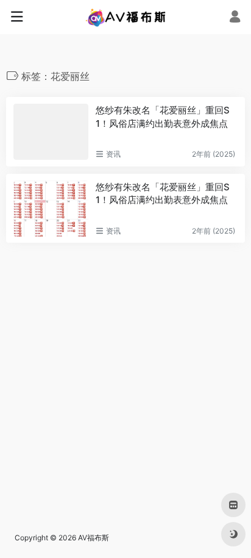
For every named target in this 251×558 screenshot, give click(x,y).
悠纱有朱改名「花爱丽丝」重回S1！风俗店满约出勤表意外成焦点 (163, 116)
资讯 (113, 154)
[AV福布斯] (126, 17)
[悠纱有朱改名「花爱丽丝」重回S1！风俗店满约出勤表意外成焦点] (50, 132)
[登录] (234, 18)
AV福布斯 (93, 537)
